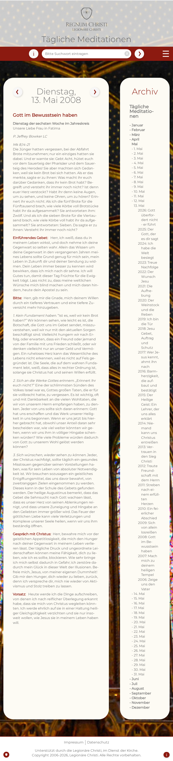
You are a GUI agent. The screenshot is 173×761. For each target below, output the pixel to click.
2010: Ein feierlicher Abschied (148, 513)
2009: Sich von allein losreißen (147, 527)
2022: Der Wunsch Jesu (146, 276)
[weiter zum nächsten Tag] (94, 92)
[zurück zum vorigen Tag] (17, 92)
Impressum (74, 742)
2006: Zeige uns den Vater (148, 584)
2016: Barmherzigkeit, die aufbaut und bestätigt (148, 380)
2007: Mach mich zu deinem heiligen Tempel (147, 565)
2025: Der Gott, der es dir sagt (148, 234)
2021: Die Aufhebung (145, 291)
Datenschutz (98, 742)
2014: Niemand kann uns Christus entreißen (148, 432)
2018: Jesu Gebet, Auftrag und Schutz (146, 338)
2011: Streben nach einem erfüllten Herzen (149, 494)
